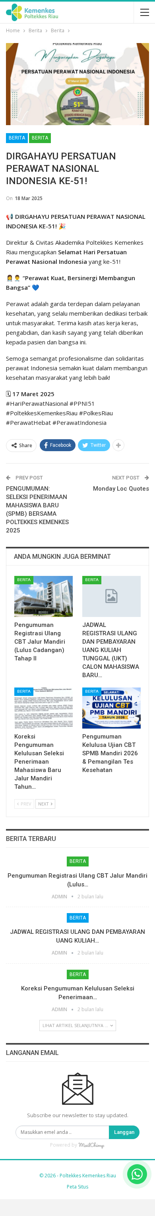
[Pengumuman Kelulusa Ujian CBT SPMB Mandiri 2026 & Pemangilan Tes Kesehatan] (111, 708)
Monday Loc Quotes (121, 488)
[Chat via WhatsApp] (137, 1174)
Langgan (124, 1132)
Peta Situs (77, 1186)
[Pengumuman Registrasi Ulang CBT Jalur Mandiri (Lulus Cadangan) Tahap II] (43, 596)
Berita (17, 138)
